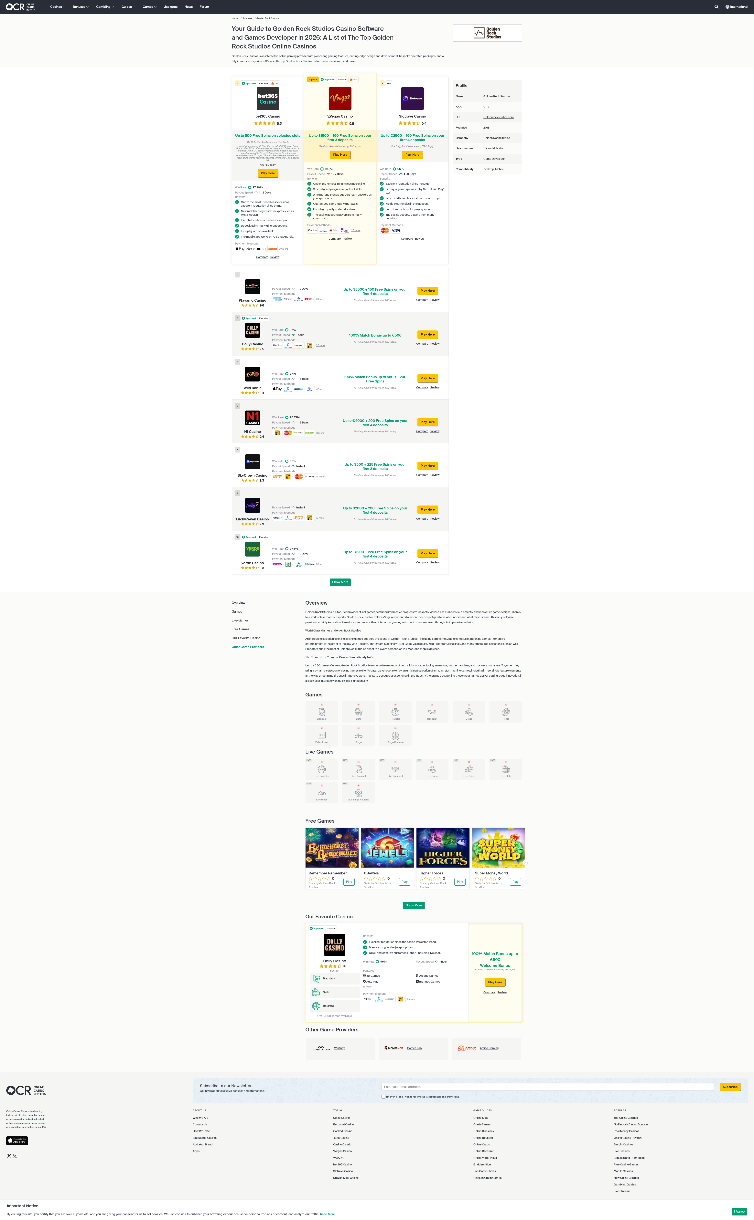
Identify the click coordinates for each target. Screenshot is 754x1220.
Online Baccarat (483, 1151)
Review (347, 238)
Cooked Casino (342, 1131)
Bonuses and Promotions (629, 1158)
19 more (320, 517)
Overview (238, 603)
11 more (320, 432)
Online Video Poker (485, 1158)
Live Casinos (622, 1151)
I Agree (739, 1211)
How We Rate (201, 1131)
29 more (283, 248)
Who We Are (200, 1118)
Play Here (495, 982)
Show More (340, 582)
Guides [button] (127, 7)
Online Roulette (483, 1138)
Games (237, 612)
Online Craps (481, 1144)
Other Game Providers (248, 647)
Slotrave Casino (343, 1171)
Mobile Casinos (623, 1171)
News (189, 7)
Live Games (240, 620)
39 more (320, 299)
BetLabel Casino (343, 1124)
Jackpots (171, 7)
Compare (335, 238)
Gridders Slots (482, 1164)
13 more (320, 476)
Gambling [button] (103, 7)
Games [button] (148, 7)
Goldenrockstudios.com (498, 117)
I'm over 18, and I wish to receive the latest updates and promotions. (422, 1096)
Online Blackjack (483, 1131)
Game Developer (494, 159)
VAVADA (338, 1158)
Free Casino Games (626, 1164)
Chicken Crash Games (487, 1178)
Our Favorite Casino (246, 638)
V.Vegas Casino (342, 1151)
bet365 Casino (342, 1164)
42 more (320, 389)
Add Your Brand (203, 1144)
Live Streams (622, 1191)
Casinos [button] (56, 7)
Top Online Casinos (626, 1118)
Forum (204, 7)
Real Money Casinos (626, 1131)
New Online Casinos (626, 1178)
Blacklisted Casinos (205, 1138)
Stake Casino (341, 1118)
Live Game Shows (484, 1171)
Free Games (240, 629)
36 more (320, 564)
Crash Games (482, 1124)
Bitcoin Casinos (623, 1144)
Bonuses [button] (79, 7)
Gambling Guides (625, 1184)
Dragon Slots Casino (346, 1178)
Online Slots (480, 1118)
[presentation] (524, 862)
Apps (196, 1151)
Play (349, 882)
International (738, 7)
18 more (410, 999)
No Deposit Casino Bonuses (631, 1124)
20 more (320, 345)
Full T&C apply (268, 164)
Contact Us (200, 1124)
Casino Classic (342, 1144)
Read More (327, 1214)
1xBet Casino (341, 1138)
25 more (355, 230)
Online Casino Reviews (628, 1138)
